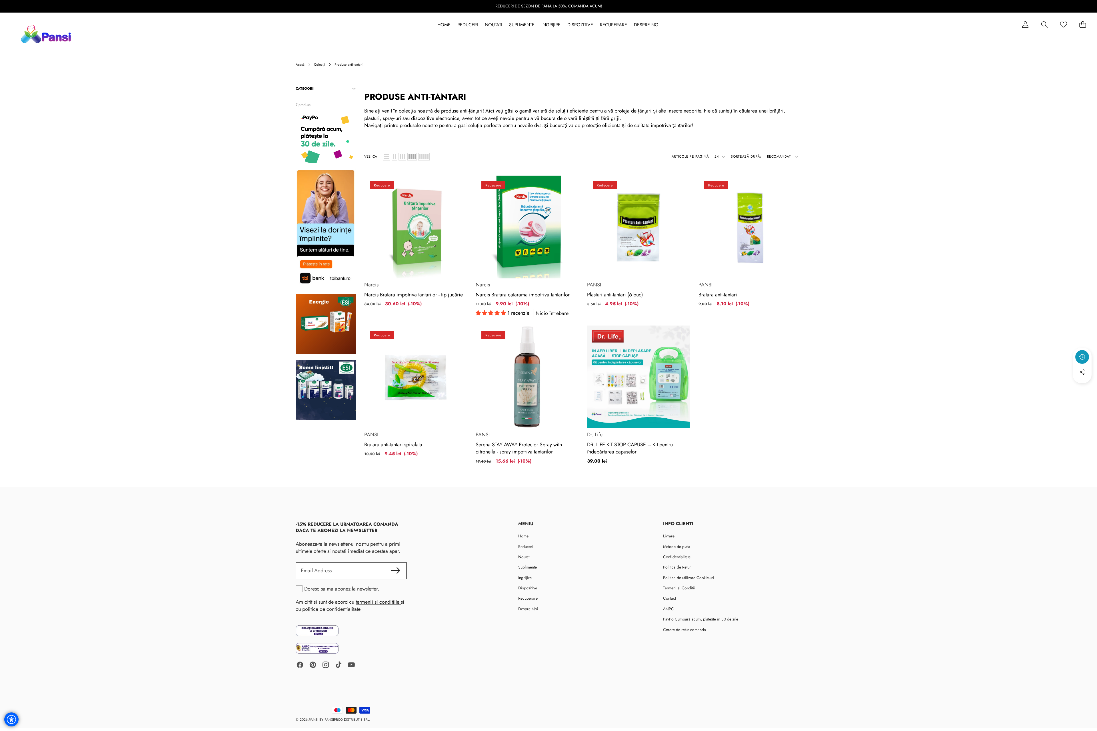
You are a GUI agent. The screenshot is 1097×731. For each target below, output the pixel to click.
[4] (412, 156)
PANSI (594, 284)
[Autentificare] (1025, 24)
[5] (424, 156)
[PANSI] (47, 34)
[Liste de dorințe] (1063, 24)
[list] (386, 156)
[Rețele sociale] (1082, 372)
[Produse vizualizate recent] (1082, 357)
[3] (402, 156)
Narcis (371, 284)
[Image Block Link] (317, 630)
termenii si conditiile (378, 602)
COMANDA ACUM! (585, 6)
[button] (1044, 24)
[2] (394, 156)
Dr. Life (594, 434)
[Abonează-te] (395, 570)
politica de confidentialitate (331, 609)
